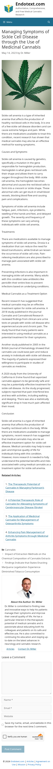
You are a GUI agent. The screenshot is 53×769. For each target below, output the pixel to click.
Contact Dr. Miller (27, 649)
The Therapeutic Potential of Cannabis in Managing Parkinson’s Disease (25, 487)
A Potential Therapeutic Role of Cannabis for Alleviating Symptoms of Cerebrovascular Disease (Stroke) (26, 503)
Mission (21, 764)
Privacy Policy (34, 764)
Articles (10, 649)
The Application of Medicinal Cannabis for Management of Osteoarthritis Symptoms (23, 520)
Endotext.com (30, 4)
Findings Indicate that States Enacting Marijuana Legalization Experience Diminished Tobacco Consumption (24, 567)
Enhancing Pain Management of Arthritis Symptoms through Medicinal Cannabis (27, 535)
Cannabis (10, 549)
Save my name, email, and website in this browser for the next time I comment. (28, 724)
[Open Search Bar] (49, 22)
